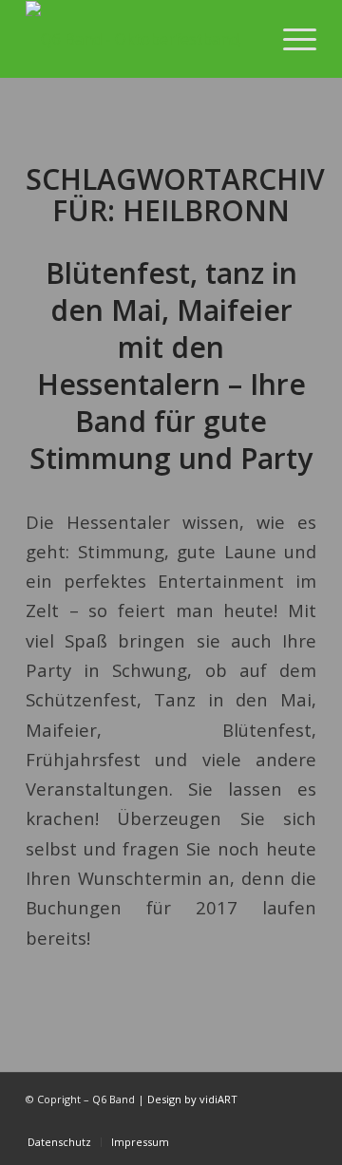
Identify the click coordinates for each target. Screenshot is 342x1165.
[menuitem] (290, 39)
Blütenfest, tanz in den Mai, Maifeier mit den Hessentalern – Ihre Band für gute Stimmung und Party (171, 366)
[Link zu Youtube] (245, 1122)
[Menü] (290, 39)
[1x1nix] (142, 39)
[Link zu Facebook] (273, 1122)
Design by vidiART (192, 1099)
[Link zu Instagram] (302, 1122)
